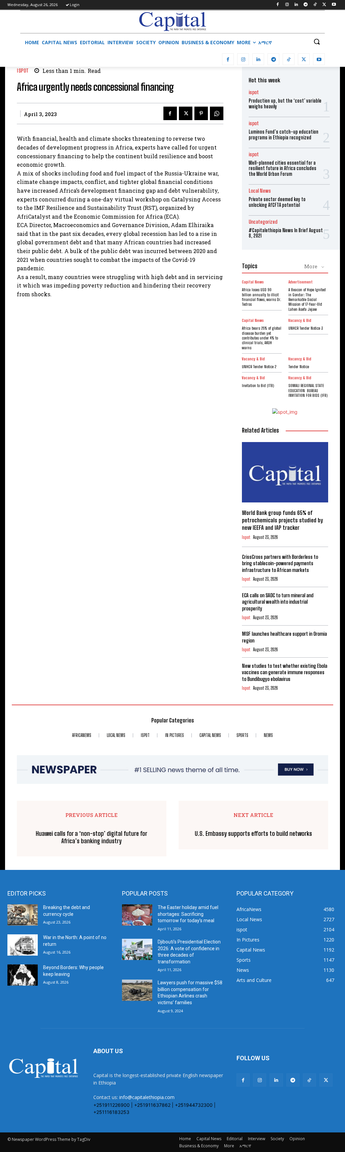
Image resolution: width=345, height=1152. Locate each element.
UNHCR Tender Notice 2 (259, 366)
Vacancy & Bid (299, 321)
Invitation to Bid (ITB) (258, 385)
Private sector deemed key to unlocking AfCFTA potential (277, 202)
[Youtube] (334, 5)
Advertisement (300, 282)
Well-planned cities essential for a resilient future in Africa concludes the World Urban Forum (282, 168)
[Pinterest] (201, 113)
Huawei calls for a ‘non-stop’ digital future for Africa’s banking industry (91, 837)
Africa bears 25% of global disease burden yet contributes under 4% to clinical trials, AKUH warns (261, 338)
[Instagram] (287, 5)
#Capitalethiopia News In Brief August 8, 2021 (286, 233)
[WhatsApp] (216, 113)
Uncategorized (263, 221)
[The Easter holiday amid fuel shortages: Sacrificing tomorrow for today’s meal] (137, 915)
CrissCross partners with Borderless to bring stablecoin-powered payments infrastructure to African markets (280, 563)
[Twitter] (324, 5)
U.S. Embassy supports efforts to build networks (253, 833)
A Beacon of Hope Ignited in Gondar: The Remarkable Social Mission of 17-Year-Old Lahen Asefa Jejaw (307, 299)
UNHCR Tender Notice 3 (305, 328)
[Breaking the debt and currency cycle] (22, 915)
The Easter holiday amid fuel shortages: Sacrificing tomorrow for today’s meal (188, 914)
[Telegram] (306, 5)
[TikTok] (315, 5)
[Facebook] (277, 5)
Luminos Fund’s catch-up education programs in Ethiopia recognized (283, 134)
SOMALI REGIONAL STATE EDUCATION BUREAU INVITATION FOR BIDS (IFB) (307, 390)
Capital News (253, 282)
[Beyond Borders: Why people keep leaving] (22, 975)
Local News (260, 190)
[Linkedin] (296, 5)
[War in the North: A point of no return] (22, 945)
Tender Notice (298, 366)
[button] (317, 41)
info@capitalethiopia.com (147, 1097)
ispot (23, 70)
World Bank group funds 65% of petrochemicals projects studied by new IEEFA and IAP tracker (282, 520)
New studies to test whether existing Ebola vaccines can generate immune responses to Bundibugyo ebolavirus (284, 672)
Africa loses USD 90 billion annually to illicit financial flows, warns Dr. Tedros (261, 297)
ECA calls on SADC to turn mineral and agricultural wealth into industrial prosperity (277, 601)
